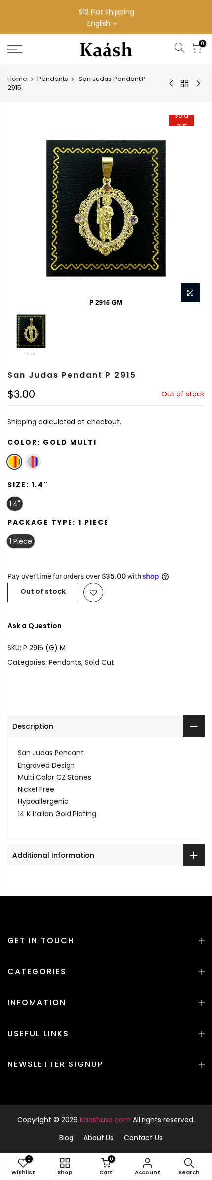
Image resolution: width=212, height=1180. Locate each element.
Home (17, 78)
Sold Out (99, 662)
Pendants (52, 78)
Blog (66, 1137)
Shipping (21, 422)
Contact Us (143, 1137)
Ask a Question (34, 625)
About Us (98, 1137)
